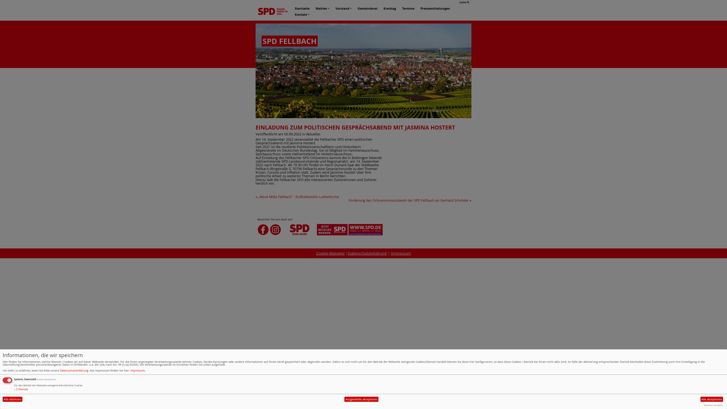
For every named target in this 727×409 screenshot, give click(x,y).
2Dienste (21, 389)
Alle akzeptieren (711, 399)
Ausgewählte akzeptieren (362, 399)
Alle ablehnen (12, 399)
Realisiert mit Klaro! (713, 405)
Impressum (137, 370)
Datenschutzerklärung (74, 370)
